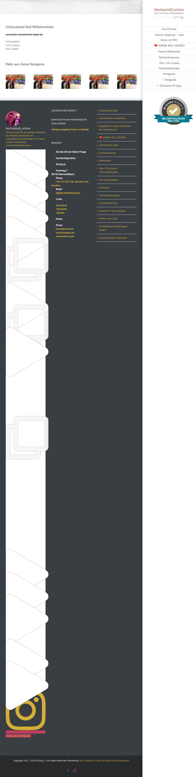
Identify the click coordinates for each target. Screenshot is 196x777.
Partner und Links (108, 218)
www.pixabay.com (62, 232)
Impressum (124, 760)
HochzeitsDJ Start (108, 110)
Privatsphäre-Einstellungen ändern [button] (113, 228)
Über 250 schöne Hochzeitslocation (108, 170)
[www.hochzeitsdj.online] (26, 462)
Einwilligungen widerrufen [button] (113, 237)
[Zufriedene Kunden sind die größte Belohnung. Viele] (26, 396)
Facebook (59, 209)
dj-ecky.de (59, 205)
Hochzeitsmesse (107, 153)
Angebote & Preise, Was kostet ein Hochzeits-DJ (115, 127)
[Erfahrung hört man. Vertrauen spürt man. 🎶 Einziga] (26, 173)
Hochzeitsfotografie (109, 195)
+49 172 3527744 (63, 181)
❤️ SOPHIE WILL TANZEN (112, 137)
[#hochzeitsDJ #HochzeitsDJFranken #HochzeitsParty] (26, 151)
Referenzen (105, 160)
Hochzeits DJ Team (109, 145)
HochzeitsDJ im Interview (112, 118)
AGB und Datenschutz (106, 760)
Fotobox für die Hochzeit (112, 210)
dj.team (57, 212)
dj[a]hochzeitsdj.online (65, 193)
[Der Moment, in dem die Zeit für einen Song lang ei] (26, 418)
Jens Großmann (86, 760)
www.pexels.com (62, 228)
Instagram (104, 187)
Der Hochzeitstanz (108, 180)
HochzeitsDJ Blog (108, 203)
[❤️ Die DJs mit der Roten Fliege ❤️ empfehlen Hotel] (26, 307)
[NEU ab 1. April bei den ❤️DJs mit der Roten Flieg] (26, 640)
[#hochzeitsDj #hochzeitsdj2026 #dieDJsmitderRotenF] (26, 485)
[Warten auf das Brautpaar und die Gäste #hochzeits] (26, 529)
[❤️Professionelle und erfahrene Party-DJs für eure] (26, 551)
